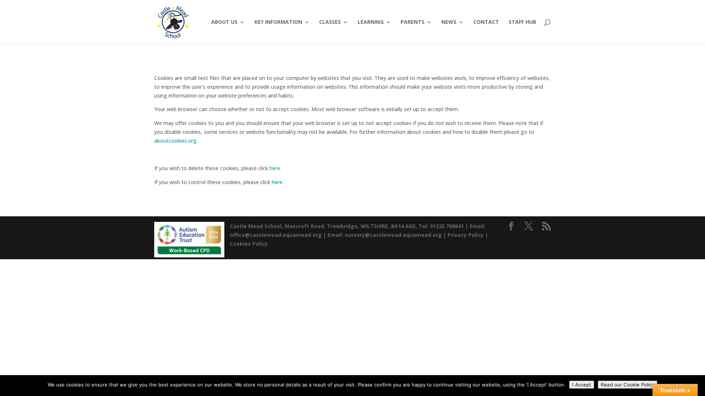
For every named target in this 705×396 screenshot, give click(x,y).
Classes (330, 22)
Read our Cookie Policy (627, 385)
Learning (371, 22)
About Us (224, 22)
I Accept (581, 385)
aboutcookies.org (175, 140)
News (448, 22)
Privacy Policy (466, 234)
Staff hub (522, 22)
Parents (412, 22)
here (275, 168)
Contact (486, 22)
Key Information (278, 22)
